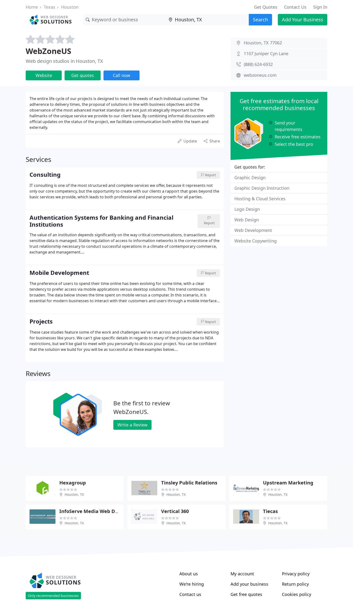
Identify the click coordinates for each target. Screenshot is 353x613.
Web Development (253, 230)
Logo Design (247, 209)
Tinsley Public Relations (189, 482)
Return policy (295, 584)
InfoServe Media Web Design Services (104, 511)
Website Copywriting (255, 241)
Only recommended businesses (53, 595)
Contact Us (295, 7)
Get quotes (82, 75)
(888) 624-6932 (258, 64)
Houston (70, 7)
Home (32, 7)
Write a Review (132, 425)
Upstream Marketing (288, 482)
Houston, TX (74, 494)
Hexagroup (72, 482)
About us (188, 574)
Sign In (320, 7)
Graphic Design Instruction (261, 188)
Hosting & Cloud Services (260, 198)
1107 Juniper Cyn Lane (266, 53)
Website (44, 75)
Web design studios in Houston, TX (64, 61)
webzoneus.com (260, 75)
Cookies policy (296, 594)
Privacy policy (296, 574)
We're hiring (191, 584)
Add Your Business (302, 19)
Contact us (190, 594)
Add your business (249, 584)
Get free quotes (246, 594)
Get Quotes (265, 7)
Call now (121, 75)
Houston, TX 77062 (263, 43)
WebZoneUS (48, 51)
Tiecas (270, 511)
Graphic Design (250, 177)
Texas (49, 7)
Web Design (246, 220)
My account (242, 574)
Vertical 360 (175, 511)
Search (260, 19)
